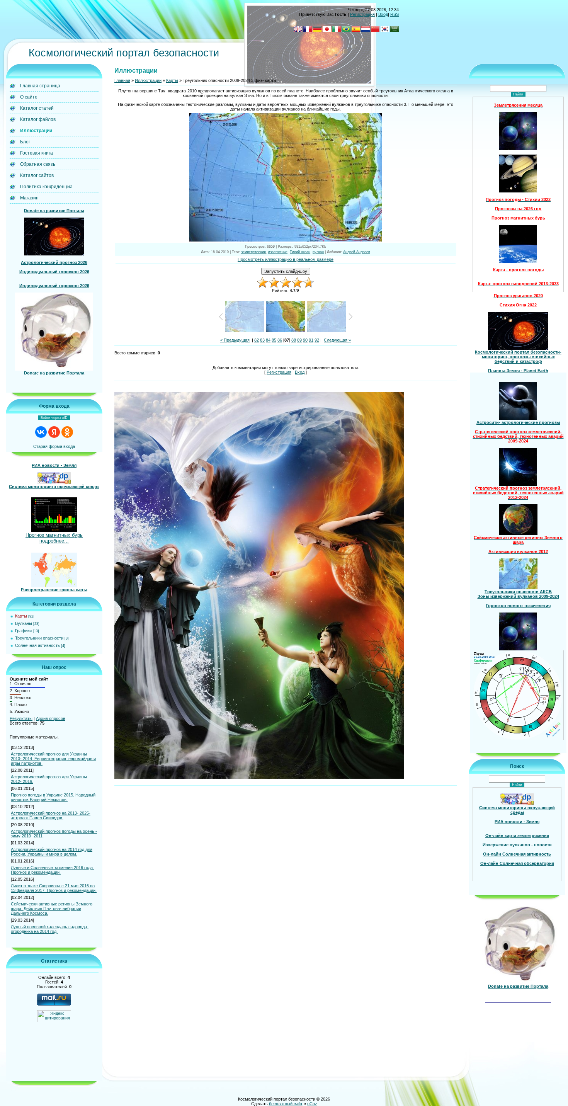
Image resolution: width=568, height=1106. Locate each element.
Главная (122, 80)
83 (262, 340)
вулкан (318, 252)
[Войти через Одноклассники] (67, 432)
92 (317, 340)
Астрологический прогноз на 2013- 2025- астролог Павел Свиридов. (50, 815)
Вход (383, 14)
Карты (21, 616)
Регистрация (362, 14)
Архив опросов (50, 718)
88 (293, 340)
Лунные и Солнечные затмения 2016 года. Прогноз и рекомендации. (52, 870)
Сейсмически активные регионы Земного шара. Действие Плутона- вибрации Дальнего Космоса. (51, 908)
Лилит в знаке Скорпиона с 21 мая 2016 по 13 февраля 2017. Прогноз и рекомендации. (54, 888)
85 (274, 340)
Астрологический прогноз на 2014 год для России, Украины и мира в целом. (51, 851)
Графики (23, 630)
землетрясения (253, 252)
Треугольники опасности (39, 638)
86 (279, 340)
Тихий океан (300, 252)
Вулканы (23, 623)
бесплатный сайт (286, 1103)
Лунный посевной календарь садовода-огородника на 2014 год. (49, 929)
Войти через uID (54, 418)
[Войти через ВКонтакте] (41, 432)
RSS (394, 14)
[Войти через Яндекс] (54, 432)
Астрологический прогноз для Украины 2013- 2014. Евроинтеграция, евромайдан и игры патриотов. (53, 759)
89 (299, 340)
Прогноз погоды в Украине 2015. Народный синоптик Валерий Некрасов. (53, 797)
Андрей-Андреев (356, 252)
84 (268, 340)
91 (311, 340)
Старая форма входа (54, 446)
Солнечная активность (37, 645)
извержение (277, 252)
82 (256, 340)
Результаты (21, 718)
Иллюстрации (148, 80)
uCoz (312, 1103)
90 (305, 340)
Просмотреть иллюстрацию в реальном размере (285, 259)
